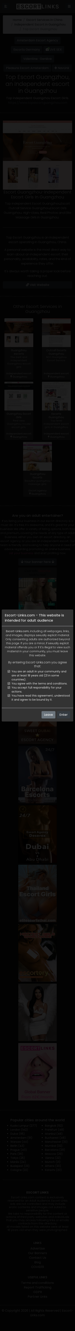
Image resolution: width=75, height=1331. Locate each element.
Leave (48, 714)
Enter (63, 714)
